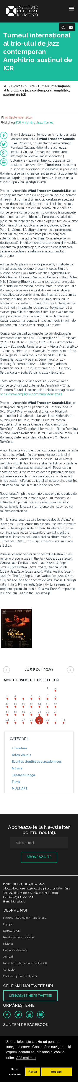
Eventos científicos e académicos (37, 761)
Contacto (9, 969)
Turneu (49, 122)
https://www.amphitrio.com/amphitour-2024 (31, 394)
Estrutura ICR (11, 930)
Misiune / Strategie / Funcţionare (24, 917)
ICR (18, 122)
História (8, 943)
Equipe (7, 924)
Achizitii (8, 956)
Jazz (39, 122)
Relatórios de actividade (18, 937)
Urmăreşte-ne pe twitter (30, 995)
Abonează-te (39, 857)
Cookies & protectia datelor (20, 976)
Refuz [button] (32, 1071)
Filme (16, 781)
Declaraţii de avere (15, 950)
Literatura (19, 748)
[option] (16, 629)
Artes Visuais (21, 755)
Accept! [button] (56, 1071)
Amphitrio (29, 122)
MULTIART (20, 788)
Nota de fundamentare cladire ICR (25, 963)
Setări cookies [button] (15, 1071)
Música (17, 768)
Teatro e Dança (23, 775)
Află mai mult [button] (26, 1058)
